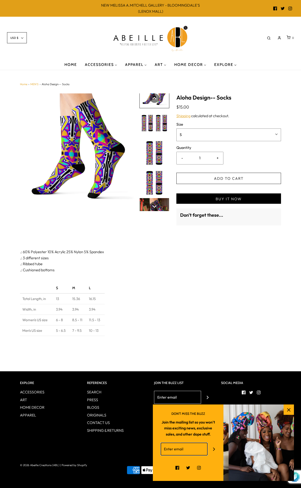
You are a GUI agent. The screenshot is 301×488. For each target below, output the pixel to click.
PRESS (92, 399)
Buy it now (229, 198)
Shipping (183, 115)
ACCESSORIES (32, 392)
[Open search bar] (269, 37)
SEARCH (94, 392)
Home (23, 84)
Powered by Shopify (74, 465)
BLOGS (93, 407)
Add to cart (229, 178)
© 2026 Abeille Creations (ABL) (39, 465)
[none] (154, 98)
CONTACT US (98, 422)
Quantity (183, 147)
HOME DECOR (32, 407)
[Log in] (279, 38)
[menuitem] (70, 64)
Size (179, 124)
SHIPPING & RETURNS (105, 430)
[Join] (207, 397)
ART (23, 399)
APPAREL (28, 415)
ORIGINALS (96, 415)
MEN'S (34, 84)
